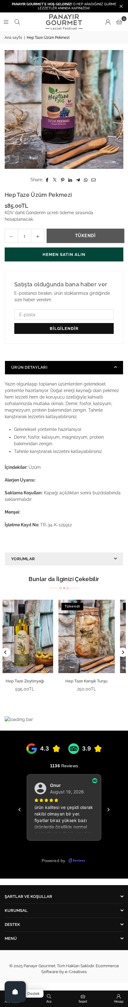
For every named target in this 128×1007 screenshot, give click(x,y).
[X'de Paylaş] (55, 180)
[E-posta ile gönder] (93, 180)
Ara (49, 1001)
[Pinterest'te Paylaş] (62, 180)
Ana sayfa (13, 37)
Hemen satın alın (64, 254)
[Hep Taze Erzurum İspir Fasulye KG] (99, 636)
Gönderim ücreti (42, 212)
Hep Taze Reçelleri (38, 681)
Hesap (118, 1001)
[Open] (15, 991)
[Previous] (5, 652)
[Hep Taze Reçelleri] (38, 636)
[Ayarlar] (107, 21)
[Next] (122, 652)
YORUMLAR (23, 559)
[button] (119, 21)
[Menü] (5, 21)
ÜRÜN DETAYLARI (29, 367)
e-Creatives (76, 971)
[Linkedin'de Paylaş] (70, 180)
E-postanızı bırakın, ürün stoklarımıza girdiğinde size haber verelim (62, 296)
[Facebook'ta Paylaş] (47, 180)
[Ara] (17, 21)
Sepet (83, 1001)
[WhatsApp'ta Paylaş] (86, 180)
